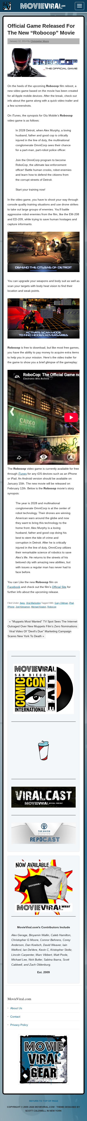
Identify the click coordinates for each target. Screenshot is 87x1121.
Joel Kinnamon (23, 607)
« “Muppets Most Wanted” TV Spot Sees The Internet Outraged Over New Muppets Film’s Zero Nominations (42, 624)
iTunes (22, 473)
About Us (16, 1008)
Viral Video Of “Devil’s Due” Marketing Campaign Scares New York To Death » (39, 634)
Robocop (51, 607)
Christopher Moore (40, 41)
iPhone (10, 607)
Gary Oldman (61, 603)
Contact (15, 1016)
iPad (71, 603)
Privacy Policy (19, 1024)
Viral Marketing (33, 603)
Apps (22, 603)
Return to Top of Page (43, 1101)
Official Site (59, 587)
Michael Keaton (38, 607)
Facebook (13, 587)
